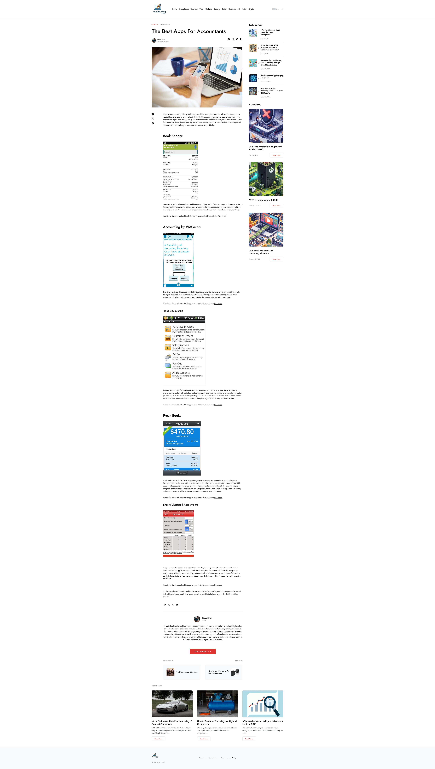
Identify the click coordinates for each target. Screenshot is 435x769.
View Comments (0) (202, 651)
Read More (276, 155)
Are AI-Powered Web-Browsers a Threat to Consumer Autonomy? (270, 47)
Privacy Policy (231, 758)
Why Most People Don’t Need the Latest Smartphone (270, 32)
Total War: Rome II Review (186, 672)
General (155, 25)
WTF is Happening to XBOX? (263, 200)
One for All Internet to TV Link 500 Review (218, 672)
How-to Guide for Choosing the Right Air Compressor (217, 723)
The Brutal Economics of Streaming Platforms (261, 252)
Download (222, 216)
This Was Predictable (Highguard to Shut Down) (265, 148)
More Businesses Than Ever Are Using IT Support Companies (172, 723)
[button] (275, 9)
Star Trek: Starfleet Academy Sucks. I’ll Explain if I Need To (272, 90)
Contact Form (213, 758)
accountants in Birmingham (173, 125)
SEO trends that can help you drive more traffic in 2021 (262, 723)
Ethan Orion (161, 39)
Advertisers (203, 758)
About (222, 758)
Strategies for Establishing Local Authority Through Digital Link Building (271, 62)
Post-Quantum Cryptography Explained (272, 76)
